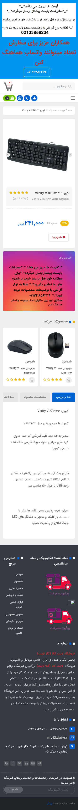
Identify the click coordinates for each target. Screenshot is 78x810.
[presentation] (70, 155)
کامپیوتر (18, 581)
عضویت (14, 789)
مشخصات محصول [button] (35, 397)
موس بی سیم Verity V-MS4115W (43, 370)
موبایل (19, 574)
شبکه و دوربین (14, 595)
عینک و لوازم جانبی (15, 630)
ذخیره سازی (16, 588)
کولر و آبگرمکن (14, 621)
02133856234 (37, 72)
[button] (34, 98)
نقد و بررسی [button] (63, 397)
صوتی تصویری (14, 614)
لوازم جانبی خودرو (16, 604)
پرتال (49, 803)
